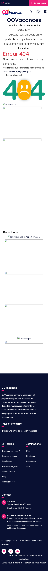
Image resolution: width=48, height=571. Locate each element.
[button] (38, 11)
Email (7, 3)
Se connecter (40, 3)
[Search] (31, 11)
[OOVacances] (12, 12)
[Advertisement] (24, 200)
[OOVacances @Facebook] (4, 551)
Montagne (30, 456)
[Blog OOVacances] (17, 551)
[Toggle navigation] (45, 11)
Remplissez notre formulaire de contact (25, 518)
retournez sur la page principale (17, 71)
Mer (28, 451)
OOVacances (24, 540)
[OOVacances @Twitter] (10, 551)
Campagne (31, 461)
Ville (28, 466)
